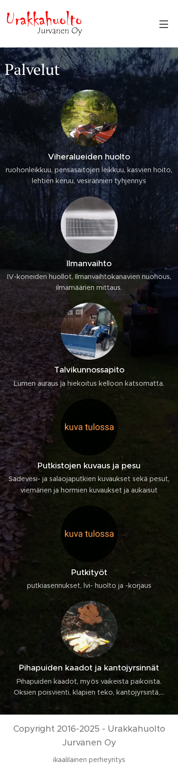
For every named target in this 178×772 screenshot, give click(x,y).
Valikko (163, 23)
